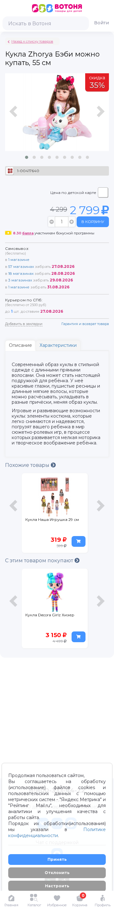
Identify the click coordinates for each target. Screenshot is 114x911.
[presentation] (14, 119)
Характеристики (58, 345)
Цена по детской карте (73, 192)
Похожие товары (28, 465)
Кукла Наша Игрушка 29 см (52, 519)
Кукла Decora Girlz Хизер (49, 614)
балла (28, 233)
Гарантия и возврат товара (85, 324)
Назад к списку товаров (32, 41)
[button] (26, 157)
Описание (20, 345)
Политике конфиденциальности (57, 832)
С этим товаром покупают (39, 561)
